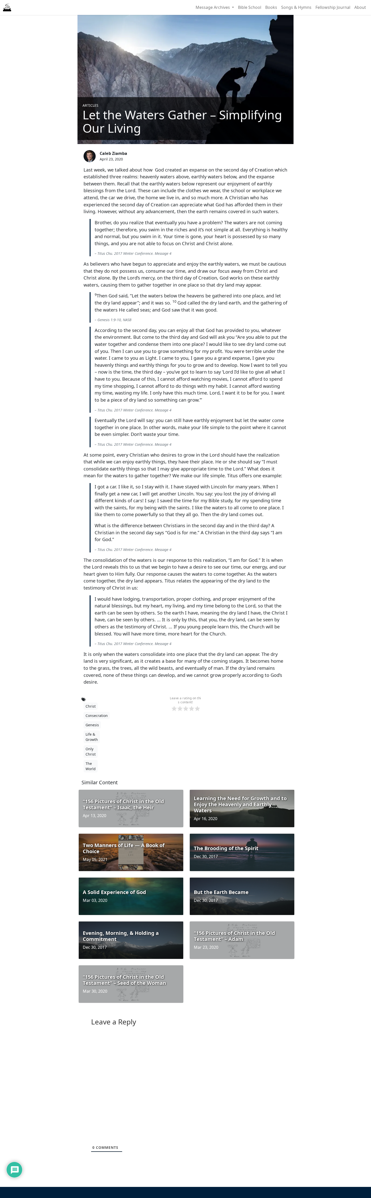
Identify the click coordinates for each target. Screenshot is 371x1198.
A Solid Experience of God (114, 892)
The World (91, 766)
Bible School (249, 7)
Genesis (92, 724)
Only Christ (91, 751)
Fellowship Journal (332, 7)
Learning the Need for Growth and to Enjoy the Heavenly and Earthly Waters (240, 804)
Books (271, 7)
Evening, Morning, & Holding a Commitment (121, 936)
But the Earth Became (221, 892)
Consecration (97, 715)
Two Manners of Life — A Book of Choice (124, 848)
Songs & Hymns (296, 7)
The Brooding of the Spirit (226, 848)
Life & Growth (92, 737)
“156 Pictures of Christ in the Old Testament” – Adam (234, 936)
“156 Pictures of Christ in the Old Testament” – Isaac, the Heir (123, 804)
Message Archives (213, 7)
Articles (90, 105)
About (360, 7)
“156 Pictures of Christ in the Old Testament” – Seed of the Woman (124, 979)
